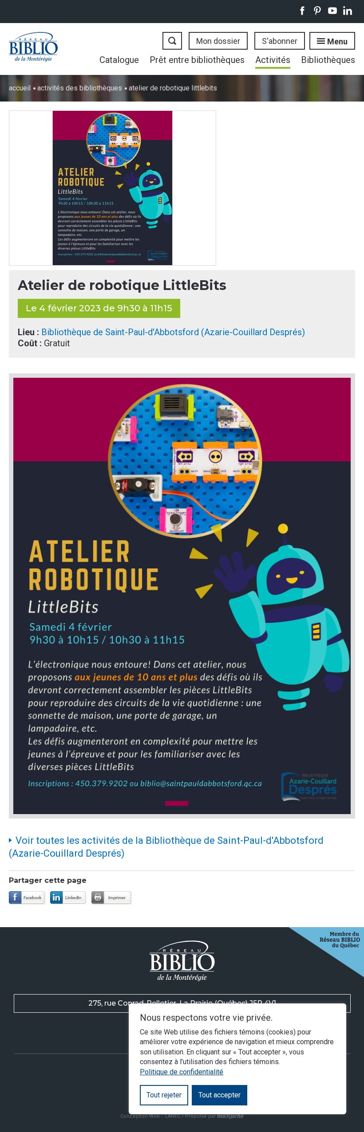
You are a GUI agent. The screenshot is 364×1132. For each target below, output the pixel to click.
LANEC (172, 1116)
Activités (272, 60)
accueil (20, 88)
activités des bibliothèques (79, 88)
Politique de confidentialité (181, 1072)
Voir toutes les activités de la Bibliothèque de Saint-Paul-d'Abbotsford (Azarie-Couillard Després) (166, 847)
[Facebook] (27, 898)
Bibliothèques (328, 60)
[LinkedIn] (68, 898)
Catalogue (119, 60)
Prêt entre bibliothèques (197, 60)
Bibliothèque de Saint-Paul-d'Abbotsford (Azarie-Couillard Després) (173, 332)
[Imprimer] (111, 898)
